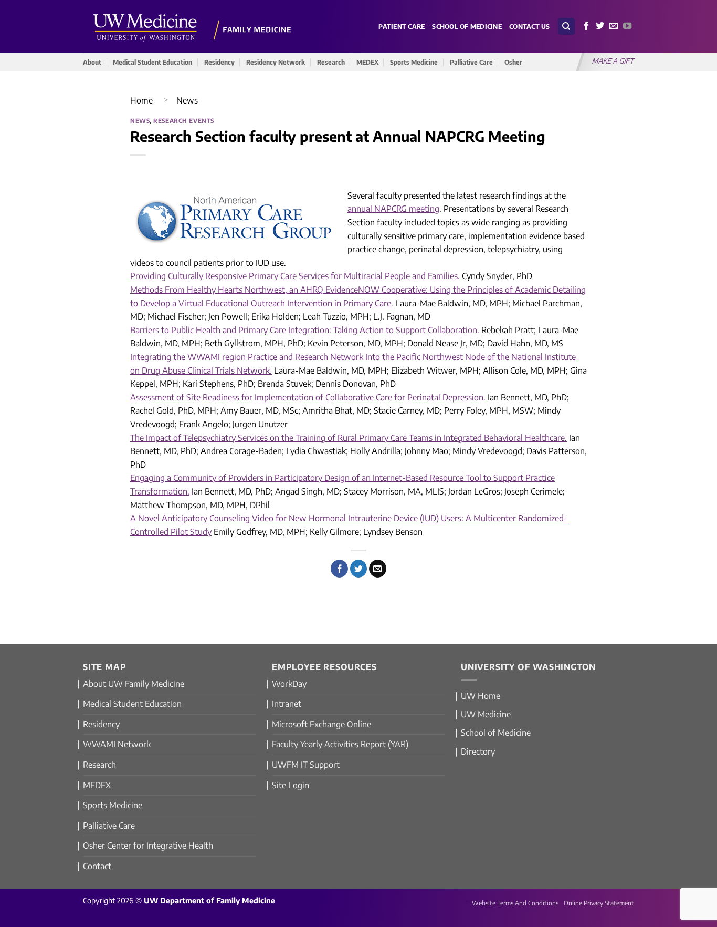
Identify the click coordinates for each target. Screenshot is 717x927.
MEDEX (367, 62)
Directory (478, 751)
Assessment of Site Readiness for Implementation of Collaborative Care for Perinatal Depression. (308, 397)
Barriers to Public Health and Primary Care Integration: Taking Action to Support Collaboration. (304, 330)
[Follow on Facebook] (586, 26)
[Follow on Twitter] (600, 26)
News (187, 100)
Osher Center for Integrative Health (148, 845)
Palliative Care (471, 62)
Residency (219, 62)
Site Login (290, 785)
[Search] (566, 26)
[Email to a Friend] (377, 569)
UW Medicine (486, 714)
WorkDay (289, 683)
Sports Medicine (414, 62)
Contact (97, 866)
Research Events (183, 120)
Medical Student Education (152, 62)
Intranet (286, 703)
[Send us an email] (613, 26)
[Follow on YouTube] (627, 26)
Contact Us (529, 26)
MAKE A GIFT (613, 60)
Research (331, 62)
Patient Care (401, 26)
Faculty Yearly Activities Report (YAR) (340, 744)
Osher (513, 62)
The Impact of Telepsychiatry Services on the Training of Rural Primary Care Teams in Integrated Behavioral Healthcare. (348, 437)
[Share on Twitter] (358, 569)
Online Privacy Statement (599, 903)
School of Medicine (467, 26)
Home (141, 100)
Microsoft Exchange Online (321, 724)
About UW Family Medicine (133, 683)
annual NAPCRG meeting (393, 208)
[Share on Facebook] (339, 569)
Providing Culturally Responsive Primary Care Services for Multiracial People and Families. (295, 276)
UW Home (480, 696)
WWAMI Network (117, 744)
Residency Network (275, 62)
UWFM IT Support (306, 764)
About (92, 62)
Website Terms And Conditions (515, 903)
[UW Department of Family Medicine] (192, 26)
